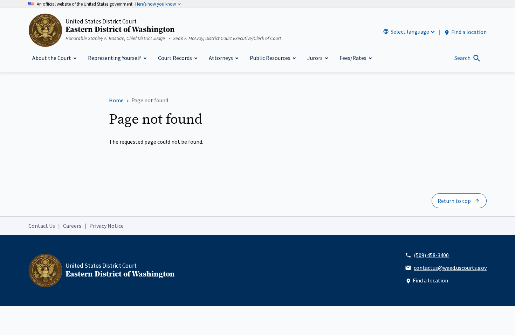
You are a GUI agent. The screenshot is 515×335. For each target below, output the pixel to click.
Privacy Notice (106, 225)
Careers (72, 225)
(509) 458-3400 (431, 255)
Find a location (469, 31)
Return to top (454, 200)
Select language (410, 31)
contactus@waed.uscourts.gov (450, 267)
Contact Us (41, 225)
